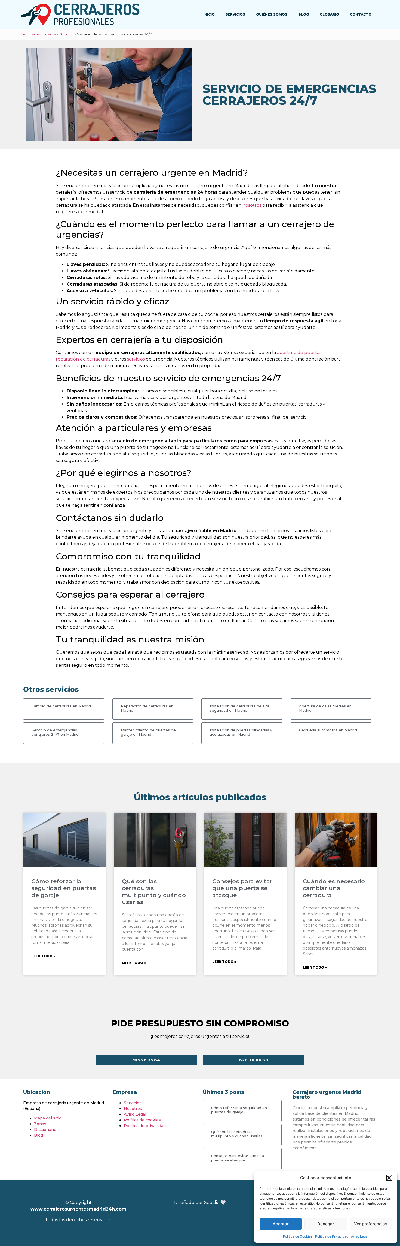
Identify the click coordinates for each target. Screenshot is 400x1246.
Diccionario (45, 1129)
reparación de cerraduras (83, 359)
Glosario (329, 14)
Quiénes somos (271, 14)
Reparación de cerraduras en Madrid (147, 708)
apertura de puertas (299, 352)
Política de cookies (142, 1120)
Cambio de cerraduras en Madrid (61, 706)
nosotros (251, 205)
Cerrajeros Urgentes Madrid (46, 34)
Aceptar (281, 1223)
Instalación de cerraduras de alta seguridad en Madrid (239, 708)
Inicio (209, 14)
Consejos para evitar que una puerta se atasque (242, 888)
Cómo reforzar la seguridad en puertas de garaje (63, 888)
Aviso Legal (359, 1236)
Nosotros (133, 1108)
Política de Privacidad (331, 1236)
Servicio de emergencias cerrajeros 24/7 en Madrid (55, 732)
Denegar (325, 1223)
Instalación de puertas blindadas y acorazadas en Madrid (241, 732)
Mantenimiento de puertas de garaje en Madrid (148, 732)
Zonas (40, 1123)
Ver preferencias (370, 1223)
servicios (136, 359)
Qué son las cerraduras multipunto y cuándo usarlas (154, 891)
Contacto (360, 14)
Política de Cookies (297, 1236)
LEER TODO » (43, 956)
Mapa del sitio (47, 1118)
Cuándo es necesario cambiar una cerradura (334, 888)
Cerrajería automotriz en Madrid (328, 730)
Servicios (235, 14)
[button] (389, 1178)
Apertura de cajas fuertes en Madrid (325, 708)
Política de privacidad (145, 1125)
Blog (303, 14)
